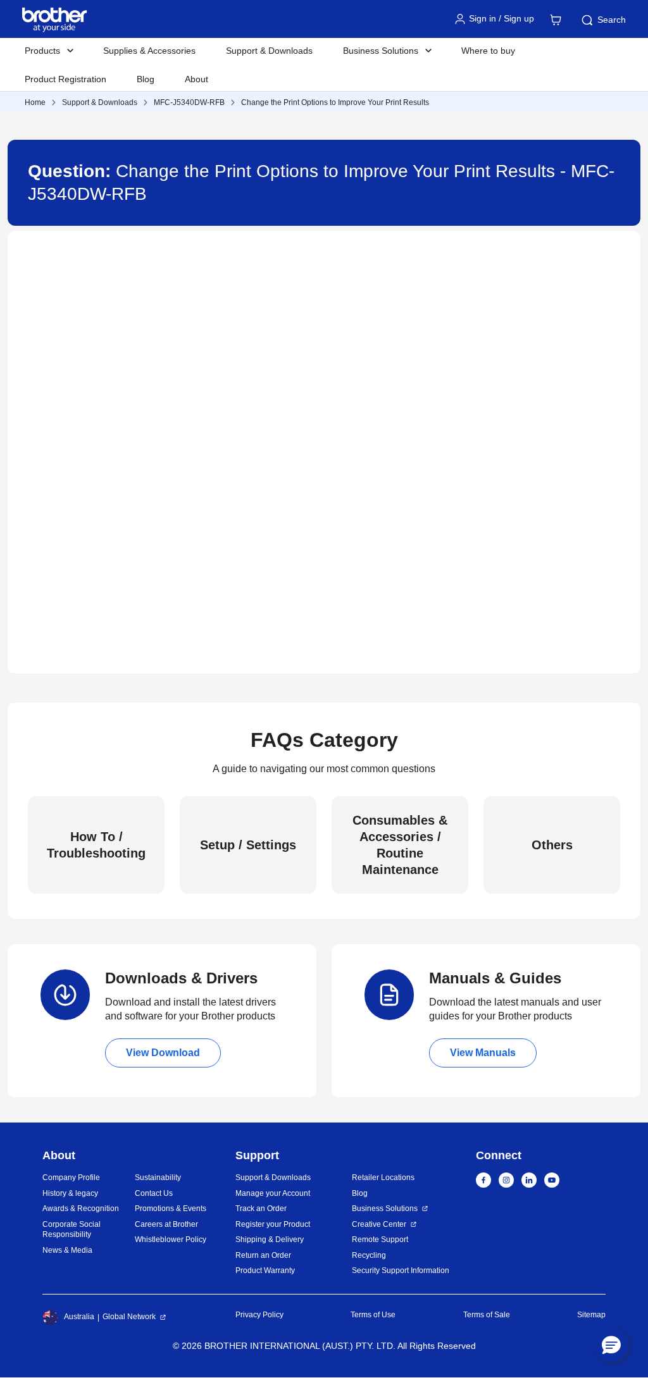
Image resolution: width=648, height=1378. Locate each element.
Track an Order (261, 1208)
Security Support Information (400, 1270)
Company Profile (71, 1177)
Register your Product (272, 1224)
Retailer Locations (383, 1177)
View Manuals (483, 1052)
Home (35, 102)
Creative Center (379, 1224)
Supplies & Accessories (149, 51)
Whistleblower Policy (170, 1239)
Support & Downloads (269, 51)
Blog (145, 79)
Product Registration (65, 79)
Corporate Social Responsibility (71, 1230)
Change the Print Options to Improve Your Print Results (335, 102)
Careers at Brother (166, 1224)
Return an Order (263, 1255)
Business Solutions (385, 1208)
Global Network (129, 1316)
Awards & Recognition (80, 1208)
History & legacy (70, 1193)
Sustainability (158, 1177)
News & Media (67, 1250)
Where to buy (488, 51)
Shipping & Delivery (269, 1239)
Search (611, 20)
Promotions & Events (170, 1208)
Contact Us (154, 1193)
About (196, 79)
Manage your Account (272, 1193)
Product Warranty (265, 1270)
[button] (611, 1344)
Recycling (369, 1255)
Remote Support (380, 1239)
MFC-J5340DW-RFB (189, 102)
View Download (163, 1052)
